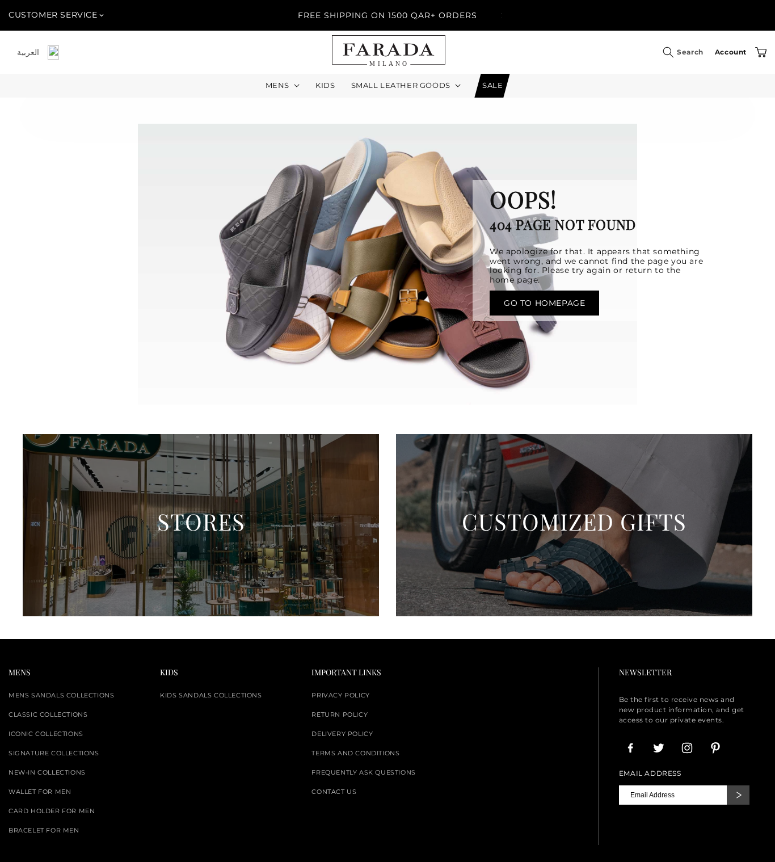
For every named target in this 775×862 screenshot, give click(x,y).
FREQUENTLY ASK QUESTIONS (363, 772)
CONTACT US (333, 792)
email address (650, 773)
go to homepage (544, 303)
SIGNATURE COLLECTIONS (54, 753)
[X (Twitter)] (658, 748)
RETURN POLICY (339, 714)
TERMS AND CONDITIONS (355, 753)
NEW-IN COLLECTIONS (47, 772)
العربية (28, 52)
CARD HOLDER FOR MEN (52, 811)
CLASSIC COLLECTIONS (48, 714)
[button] (668, 52)
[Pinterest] (715, 748)
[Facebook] (630, 748)
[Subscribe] (738, 795)
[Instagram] (687, 748)
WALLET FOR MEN (40, 792)
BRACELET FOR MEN (44, 830)
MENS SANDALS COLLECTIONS (61, 695)
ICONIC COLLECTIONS (46, 734)
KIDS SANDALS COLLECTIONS (211, 695)
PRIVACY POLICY (340, 695)
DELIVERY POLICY (342, 734)
